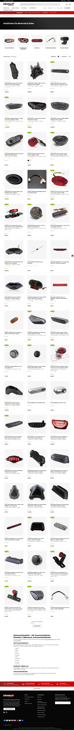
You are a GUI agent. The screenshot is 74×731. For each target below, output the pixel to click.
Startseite (4, 15)
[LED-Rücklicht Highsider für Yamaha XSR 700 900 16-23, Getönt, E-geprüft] (37, 560)
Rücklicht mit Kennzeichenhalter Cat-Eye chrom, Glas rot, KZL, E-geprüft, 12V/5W (59, 367)
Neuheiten (50, 8)
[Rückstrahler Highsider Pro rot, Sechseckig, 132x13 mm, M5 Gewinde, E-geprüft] (14, 526)
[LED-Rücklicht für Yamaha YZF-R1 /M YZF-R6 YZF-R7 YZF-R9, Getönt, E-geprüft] (14, 70)
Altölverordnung (40, 712)
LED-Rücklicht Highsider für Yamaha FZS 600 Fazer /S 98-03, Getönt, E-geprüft (59, 471)
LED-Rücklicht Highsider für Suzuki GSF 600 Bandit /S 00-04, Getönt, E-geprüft (37, 298)
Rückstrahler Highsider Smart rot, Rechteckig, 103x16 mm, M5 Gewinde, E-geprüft (59, 298)
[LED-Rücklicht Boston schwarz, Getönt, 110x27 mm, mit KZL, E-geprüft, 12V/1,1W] (59, 320)
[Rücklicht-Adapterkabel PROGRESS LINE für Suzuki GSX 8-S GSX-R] (37, 179)
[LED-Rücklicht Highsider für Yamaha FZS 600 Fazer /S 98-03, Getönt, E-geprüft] (59, 458)
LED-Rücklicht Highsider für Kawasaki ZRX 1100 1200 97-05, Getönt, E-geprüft (59, 505)
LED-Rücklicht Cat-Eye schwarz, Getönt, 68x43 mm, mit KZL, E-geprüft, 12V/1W (58, 154)
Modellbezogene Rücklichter (23, 48)
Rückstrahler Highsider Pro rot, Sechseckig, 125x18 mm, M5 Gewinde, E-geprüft (59, 262)
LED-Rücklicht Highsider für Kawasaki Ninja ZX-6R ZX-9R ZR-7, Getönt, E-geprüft (37, 471)
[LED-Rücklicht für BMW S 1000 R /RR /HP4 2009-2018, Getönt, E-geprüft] (37, 70)
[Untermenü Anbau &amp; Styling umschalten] (19, 8)
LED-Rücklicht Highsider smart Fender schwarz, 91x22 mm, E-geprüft (36, 539)
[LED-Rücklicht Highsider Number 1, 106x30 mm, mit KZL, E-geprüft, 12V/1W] (14, 106)
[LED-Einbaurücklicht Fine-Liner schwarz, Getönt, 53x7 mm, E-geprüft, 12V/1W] (14, 424)
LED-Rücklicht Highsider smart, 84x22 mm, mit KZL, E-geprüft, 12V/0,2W (37, 333)
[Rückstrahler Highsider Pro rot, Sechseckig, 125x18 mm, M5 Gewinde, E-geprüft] (59, 249)
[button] (70, 4)
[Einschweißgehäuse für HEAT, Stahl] (59, 390)
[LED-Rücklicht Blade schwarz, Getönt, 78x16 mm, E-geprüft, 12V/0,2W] (59, 213)
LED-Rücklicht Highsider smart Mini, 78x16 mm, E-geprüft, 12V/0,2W (14, 573)
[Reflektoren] (37, 40)
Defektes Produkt (28, 703)
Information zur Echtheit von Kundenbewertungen (47, 727)
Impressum (39, 699)
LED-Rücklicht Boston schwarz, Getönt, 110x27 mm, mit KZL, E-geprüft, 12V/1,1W (59, 333)
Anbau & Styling (15, 8)
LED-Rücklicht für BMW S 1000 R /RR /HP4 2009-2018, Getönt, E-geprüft (36, 84)
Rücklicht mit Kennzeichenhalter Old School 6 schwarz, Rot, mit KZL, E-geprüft (13, 608)
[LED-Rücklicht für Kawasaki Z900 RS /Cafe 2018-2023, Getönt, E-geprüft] (14, 179)
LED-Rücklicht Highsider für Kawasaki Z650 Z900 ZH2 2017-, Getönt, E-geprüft (37, 505)
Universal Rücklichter (9, 48)
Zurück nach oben (37, 688)
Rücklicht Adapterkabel (51, 48)
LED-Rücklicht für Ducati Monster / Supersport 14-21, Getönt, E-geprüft (12, 403)
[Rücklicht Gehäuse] (64, 40)
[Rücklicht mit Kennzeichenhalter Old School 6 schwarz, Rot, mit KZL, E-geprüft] (14, 595)
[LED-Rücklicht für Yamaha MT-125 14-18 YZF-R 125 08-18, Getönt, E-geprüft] (37, 424)
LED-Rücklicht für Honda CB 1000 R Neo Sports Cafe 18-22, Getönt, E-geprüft (58, 437)
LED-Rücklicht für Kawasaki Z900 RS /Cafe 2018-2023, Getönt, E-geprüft (14, 192)
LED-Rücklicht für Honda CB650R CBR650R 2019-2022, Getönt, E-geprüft (59, 119)
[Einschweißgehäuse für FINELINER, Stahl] (37, 390)
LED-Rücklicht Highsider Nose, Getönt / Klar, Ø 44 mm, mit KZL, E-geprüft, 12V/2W (37, 608)
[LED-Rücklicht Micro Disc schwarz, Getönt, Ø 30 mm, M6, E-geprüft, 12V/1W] (37, 354)
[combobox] (40, 4)
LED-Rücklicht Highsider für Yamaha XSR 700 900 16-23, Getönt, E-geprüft (36, 573)
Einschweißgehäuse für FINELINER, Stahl (36, 402)
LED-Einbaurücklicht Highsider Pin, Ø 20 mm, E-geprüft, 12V (13, 367)
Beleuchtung (6, 8)
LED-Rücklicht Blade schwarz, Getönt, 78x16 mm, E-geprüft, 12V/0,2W (59, 226)
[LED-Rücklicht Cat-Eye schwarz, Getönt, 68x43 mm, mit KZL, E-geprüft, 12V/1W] (59, 141)
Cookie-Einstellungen (41, 714)
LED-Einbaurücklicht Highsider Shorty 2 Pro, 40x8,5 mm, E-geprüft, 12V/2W (59, 539)
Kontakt (26, 701)
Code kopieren (53, 12)
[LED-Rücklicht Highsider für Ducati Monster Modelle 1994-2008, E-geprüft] (14, 141)
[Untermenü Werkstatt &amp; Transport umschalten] (14, 10)
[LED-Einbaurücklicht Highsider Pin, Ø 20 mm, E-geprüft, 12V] (14, 354)
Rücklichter (13, 15)
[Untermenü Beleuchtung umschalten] (10, 8)
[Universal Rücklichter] (9, 40)
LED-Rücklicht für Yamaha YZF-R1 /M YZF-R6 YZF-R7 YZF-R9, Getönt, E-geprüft (13, 84)
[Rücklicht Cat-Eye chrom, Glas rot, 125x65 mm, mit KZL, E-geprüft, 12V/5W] (59, 179)
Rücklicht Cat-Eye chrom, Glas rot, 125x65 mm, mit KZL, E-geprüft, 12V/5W (59, 192)
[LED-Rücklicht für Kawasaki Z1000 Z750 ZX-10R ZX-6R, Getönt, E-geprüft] (14, 458)
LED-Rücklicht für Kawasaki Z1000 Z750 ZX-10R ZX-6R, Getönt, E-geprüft (14, 471)
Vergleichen (53, 56)
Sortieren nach (6, 56)
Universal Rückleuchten (49, 639)
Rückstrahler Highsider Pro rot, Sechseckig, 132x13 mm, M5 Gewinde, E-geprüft (14, 539)
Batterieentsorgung (41, 710)
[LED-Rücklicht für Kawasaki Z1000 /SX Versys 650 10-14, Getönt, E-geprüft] (14, 284)
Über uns (69, 0)
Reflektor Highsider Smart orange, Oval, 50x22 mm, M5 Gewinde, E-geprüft (13, 333)
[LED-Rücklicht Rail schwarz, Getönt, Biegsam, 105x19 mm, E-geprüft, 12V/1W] (59, 70)
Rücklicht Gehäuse (64, 48)
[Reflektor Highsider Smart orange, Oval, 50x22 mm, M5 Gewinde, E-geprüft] (14, 320)
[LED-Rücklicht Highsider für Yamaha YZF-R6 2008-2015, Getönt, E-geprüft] (14, 492)
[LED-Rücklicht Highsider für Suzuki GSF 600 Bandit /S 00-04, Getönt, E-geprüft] (37, 284)
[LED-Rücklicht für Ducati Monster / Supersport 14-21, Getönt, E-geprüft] (14, 390)
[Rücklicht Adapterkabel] (51, 40)
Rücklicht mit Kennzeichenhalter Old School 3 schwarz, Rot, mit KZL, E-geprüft (59, 573)
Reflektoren (37, 48)
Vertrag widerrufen (9, 708)
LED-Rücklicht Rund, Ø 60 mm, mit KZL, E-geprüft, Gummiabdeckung (36, 226)
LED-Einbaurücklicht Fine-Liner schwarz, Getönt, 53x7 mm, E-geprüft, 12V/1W (13, 437)
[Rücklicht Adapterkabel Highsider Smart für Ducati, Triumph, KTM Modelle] (59, 595)
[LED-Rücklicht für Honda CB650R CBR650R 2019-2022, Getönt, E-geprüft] (59, 106)
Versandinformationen (29, 697)
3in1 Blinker (17, 668)
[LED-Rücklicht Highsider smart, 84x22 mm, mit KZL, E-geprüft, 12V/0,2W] (37, 320)
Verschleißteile (32, 8)
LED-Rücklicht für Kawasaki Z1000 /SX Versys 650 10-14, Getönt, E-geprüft (13, 298)
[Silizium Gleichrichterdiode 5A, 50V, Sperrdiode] (37, 249)
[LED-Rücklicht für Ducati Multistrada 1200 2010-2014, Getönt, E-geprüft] (14, 249)
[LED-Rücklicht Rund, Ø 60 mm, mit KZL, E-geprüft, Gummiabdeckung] (37, 213)
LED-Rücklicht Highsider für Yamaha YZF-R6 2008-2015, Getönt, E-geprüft (14, 505)
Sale (54, 8)
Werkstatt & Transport (8, 10)
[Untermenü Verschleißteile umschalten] (36, 8)
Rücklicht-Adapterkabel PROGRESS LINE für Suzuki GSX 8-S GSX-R (37, 192)
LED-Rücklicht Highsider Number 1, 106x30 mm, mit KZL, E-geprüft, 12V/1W (14, 119)
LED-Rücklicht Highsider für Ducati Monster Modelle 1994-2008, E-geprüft (14, 154)
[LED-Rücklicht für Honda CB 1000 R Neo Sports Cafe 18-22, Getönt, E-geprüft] (59, 424)
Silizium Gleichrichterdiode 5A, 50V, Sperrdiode (35, 262)
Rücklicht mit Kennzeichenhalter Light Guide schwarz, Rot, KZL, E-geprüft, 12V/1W (14, 226)
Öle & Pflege (23, 8)
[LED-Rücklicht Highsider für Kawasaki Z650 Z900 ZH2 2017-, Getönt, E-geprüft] (37, 492)
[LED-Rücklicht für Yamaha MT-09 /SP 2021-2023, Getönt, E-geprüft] (37, 106)
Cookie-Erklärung (40, 716)
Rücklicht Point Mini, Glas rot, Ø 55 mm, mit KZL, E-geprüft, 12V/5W (36, 154)
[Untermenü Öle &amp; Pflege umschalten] (27, 8)
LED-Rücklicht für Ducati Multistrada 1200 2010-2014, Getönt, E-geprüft (14, 262)
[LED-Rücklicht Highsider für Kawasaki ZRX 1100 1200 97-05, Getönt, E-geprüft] (59, 492)
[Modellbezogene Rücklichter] (23, 40)
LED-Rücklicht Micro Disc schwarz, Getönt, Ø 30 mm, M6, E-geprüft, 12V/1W (37, 367)
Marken (45, 8)
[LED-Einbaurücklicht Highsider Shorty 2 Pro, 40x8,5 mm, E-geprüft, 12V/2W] (59, 526)
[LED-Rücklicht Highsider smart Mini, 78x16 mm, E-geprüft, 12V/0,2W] (14, 560)
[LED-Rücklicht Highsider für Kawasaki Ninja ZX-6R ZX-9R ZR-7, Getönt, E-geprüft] (37, 458)
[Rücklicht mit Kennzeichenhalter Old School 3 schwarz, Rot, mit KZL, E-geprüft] (59, 560)
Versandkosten (35, 727)
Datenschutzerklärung (42, 704)
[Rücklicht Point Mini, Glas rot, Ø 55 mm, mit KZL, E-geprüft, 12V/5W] (37, 141)
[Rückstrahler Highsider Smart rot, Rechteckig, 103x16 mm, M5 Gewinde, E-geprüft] (59, 284)
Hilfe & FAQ (63, 0)
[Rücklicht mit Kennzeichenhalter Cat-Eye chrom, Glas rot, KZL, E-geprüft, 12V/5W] (59, 354)
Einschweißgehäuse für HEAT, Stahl (58, 402)
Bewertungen (60, 8)
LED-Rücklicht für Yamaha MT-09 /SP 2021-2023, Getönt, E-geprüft (37, 119)
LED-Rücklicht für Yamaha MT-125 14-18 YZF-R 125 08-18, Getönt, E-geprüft (36, 437)
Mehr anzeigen (37, 625)
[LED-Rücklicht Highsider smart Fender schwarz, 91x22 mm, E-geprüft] (37, 526)
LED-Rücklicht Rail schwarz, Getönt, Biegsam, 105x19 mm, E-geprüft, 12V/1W (59, 84)
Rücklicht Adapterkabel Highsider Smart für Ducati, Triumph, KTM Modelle (59, 608)
